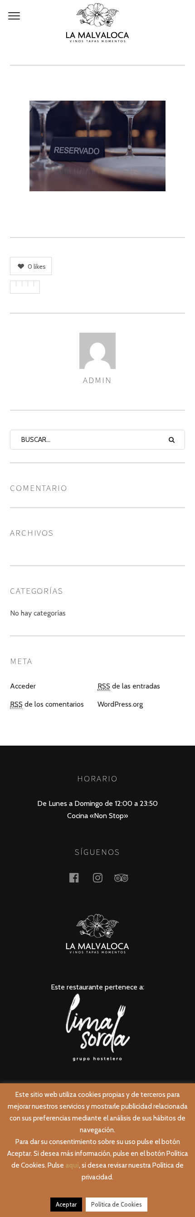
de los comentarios (47, 704)
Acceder (23, 686)
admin (97, 379)
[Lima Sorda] (97, 1058)
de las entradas (129, 686)
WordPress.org (120, 704)
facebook (79, 877)
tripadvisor (126, 877)
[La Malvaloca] (97, 22)
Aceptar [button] (66, 1204)
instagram (103, 877)
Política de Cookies (116, 1204)
